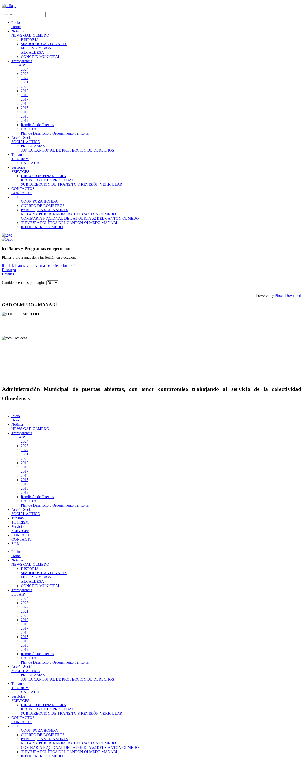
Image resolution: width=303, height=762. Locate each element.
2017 (24, 99)
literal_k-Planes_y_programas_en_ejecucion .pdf (38, 265)
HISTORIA (30, 40)
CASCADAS (31, 163)
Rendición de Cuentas (37, 125)
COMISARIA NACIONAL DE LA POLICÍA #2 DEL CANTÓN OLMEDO (80, 218)
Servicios (20, 169)
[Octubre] (8, 239)
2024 (24, 69)
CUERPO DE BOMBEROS (43, 206)
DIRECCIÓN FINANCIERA (43, 176)
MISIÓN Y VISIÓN (36, 48)
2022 (24, 78)
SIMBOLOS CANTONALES (44, 44)
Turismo (20, 157)
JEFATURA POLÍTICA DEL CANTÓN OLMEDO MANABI (69, 223)
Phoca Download (288, 295)
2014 (24, 112)
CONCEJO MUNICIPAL (40, 57)
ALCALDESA (32, 52)
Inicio (16, 25)
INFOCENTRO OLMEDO (42, 227)
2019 (24, 91)
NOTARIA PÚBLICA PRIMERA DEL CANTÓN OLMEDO (68, 214)
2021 (24, 82)
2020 (24, 86)
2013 (24, 116)
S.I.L (15, 197)
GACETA (28, 129)
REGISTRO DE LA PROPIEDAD (48, 180)
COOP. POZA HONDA (39, 201)
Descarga (9, 270)
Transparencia (21, 63)
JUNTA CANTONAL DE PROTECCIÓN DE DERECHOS (67, 150)
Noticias (30, 33)
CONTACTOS (23, 191)
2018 (24, 95)
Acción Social (25, 140)
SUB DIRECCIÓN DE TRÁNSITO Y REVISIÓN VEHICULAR (71, 184)
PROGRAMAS (33, 146)
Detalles (8, 274)
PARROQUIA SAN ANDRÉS (44, 210)
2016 (24, 103)
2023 (24, 74)
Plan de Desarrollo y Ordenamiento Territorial (55, 133)
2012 (24, 120)
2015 (24, 108)
